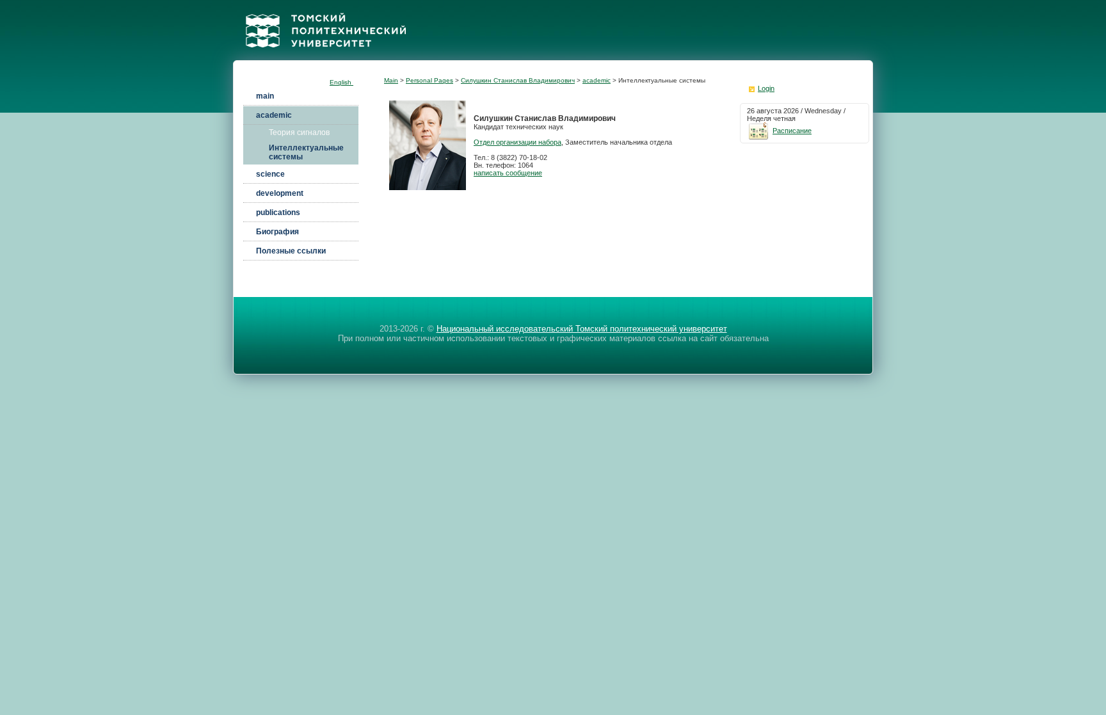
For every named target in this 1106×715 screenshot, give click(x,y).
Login (766, 88)
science (270, 174)
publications (278, 212)
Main (391, 80)
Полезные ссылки (291, 250)
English (341, 82)
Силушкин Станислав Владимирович (518, 80)
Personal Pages (429, 80)
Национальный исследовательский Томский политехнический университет (582, 328)
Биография (277, 231)
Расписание (792, 130)
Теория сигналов (299, 132)
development (279, 193)
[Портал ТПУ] (326, 56)
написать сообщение (508, 173)
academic (274, 115)
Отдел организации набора (517, 142)
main (265, 96)
